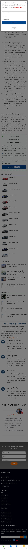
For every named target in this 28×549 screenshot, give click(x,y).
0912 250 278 (18, 7)
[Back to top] (25, 542)
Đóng (14, 28)
